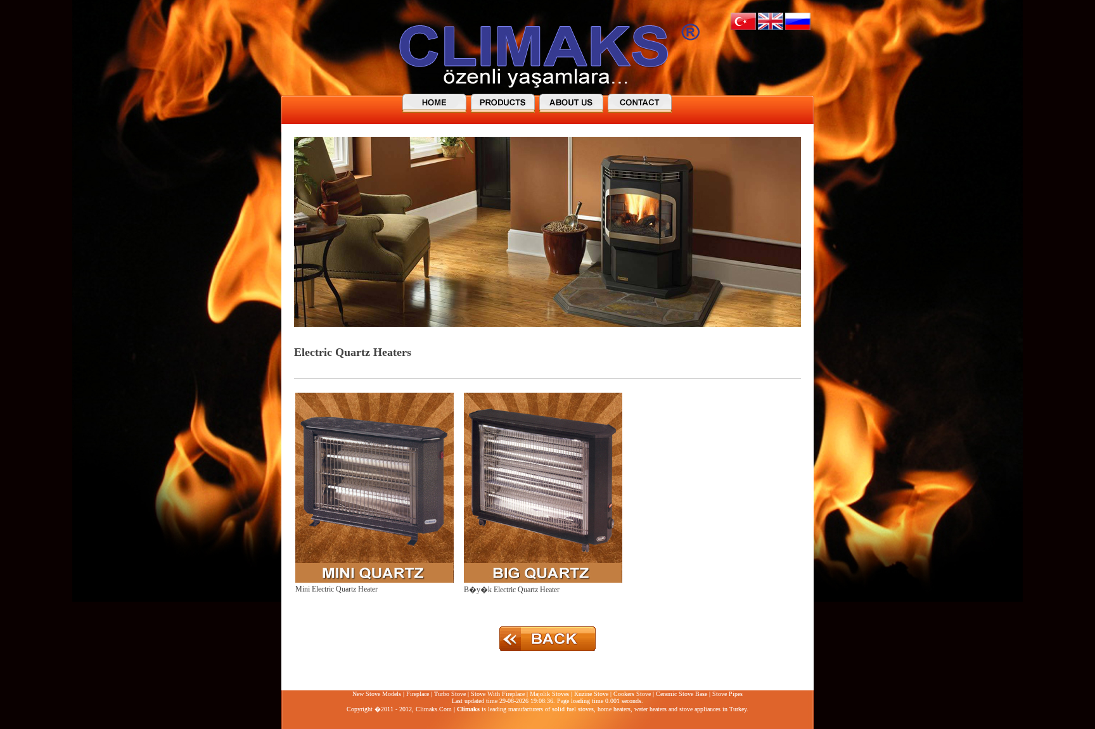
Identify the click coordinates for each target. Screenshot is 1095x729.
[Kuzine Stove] (641, 102)
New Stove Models (376, 693)
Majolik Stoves (549, 693)
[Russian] (797, 27)
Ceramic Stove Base (681, 693)
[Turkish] (743, 27)
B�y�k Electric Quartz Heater (512, 589)
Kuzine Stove (591, 693)
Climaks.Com (434, 709)
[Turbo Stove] (573, 102)
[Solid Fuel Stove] (436, 102)
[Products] (504, 102)
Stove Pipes (727, 693)
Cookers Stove (632, 693)
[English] (770, 27)
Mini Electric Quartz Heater (336, 589)
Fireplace (417, 693)
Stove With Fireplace (498, 693)
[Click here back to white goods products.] (547, 651)
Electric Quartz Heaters (352, 352)
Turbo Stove (450, 693)
